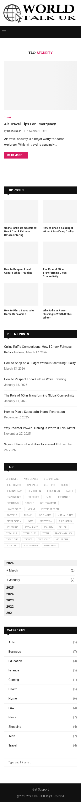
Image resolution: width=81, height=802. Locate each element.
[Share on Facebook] (37, 163)
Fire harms (12, 503)
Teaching (11, 533)
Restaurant (31, 527)
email (48, 497)
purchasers (65, 521)
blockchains (51, 479)
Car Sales (32, 485)
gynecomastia (48, 503)
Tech (43, 736)
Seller (62, 527)
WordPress (50, 545)
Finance (43, 670)
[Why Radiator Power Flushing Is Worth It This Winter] (60, 294)
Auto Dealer (31, 479)
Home (43, 698)
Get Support (40, 789)
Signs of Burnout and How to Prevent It (31, 444)
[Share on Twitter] (41, 163)
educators (33, 497)
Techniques (29, 533)
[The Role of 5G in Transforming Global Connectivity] (60, 253)
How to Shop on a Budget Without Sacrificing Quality (58, 230)
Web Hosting (31, 545)
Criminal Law (14, 491)
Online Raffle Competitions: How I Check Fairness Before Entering (20, 232)
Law (43, 708)
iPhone (27, 515)
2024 (10, 594)
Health (43, 689)
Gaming (43, 680)
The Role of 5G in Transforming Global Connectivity (55, 273)
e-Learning (53, 491)
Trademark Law (63, 533)
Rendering (12, 527)
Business (43, 651)
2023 (10, 600)
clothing (49, 485)
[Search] (77, 32)
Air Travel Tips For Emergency (30, 124)
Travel (43, 745)
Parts (30, 521)
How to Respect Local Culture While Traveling (18, 271)
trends (28, 539)
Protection (45, 521)
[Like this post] (31, 163)
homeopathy (13, 509)
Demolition (34, 491)
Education (43, 661)
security (48, 527)
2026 (10, 563)
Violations (62, 539)
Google (29, 503)
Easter (69, 491)
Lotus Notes (44, 515)
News (43, 717)
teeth (46, 533)
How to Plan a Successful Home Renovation (19, 312)
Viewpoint (44, 539)
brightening (13, 485)
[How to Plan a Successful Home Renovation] (21, 294)
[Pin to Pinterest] (45, 163)
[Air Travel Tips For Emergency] (40, 85)
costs (64, 485)
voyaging (11, 545)
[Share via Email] (50, 163)
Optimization (13, 521)
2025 (10, 587)
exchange (64, 497)
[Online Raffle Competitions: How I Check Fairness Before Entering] (21, 211)
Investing (11, 515)
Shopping (43, 727)
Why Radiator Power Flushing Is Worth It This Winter (57, 314)
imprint (31, 509)
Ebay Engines (13, 497)
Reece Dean (14, 131)
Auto (43, 642)
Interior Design (50, 509)
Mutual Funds (65, 515)
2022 (10, 606)
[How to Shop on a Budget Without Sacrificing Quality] (60, 211)
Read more (14, 155)
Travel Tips (12, 539)
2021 (10, 613)
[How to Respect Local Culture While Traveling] (21, 253)
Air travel (12, 479)
